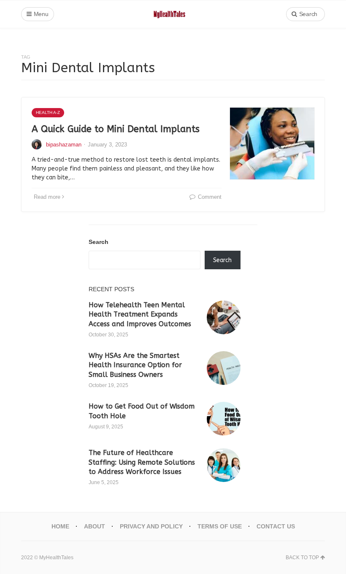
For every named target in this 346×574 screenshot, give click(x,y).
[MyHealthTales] (173, 14)
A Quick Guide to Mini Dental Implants (116, 129)
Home (60, 526)
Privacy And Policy (151, 526)
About (94, 526)
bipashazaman (63, 144)
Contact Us (276, 526)
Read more (47, 197)
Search (98, 241)
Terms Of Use (219, 526)
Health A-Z (48, 112)
